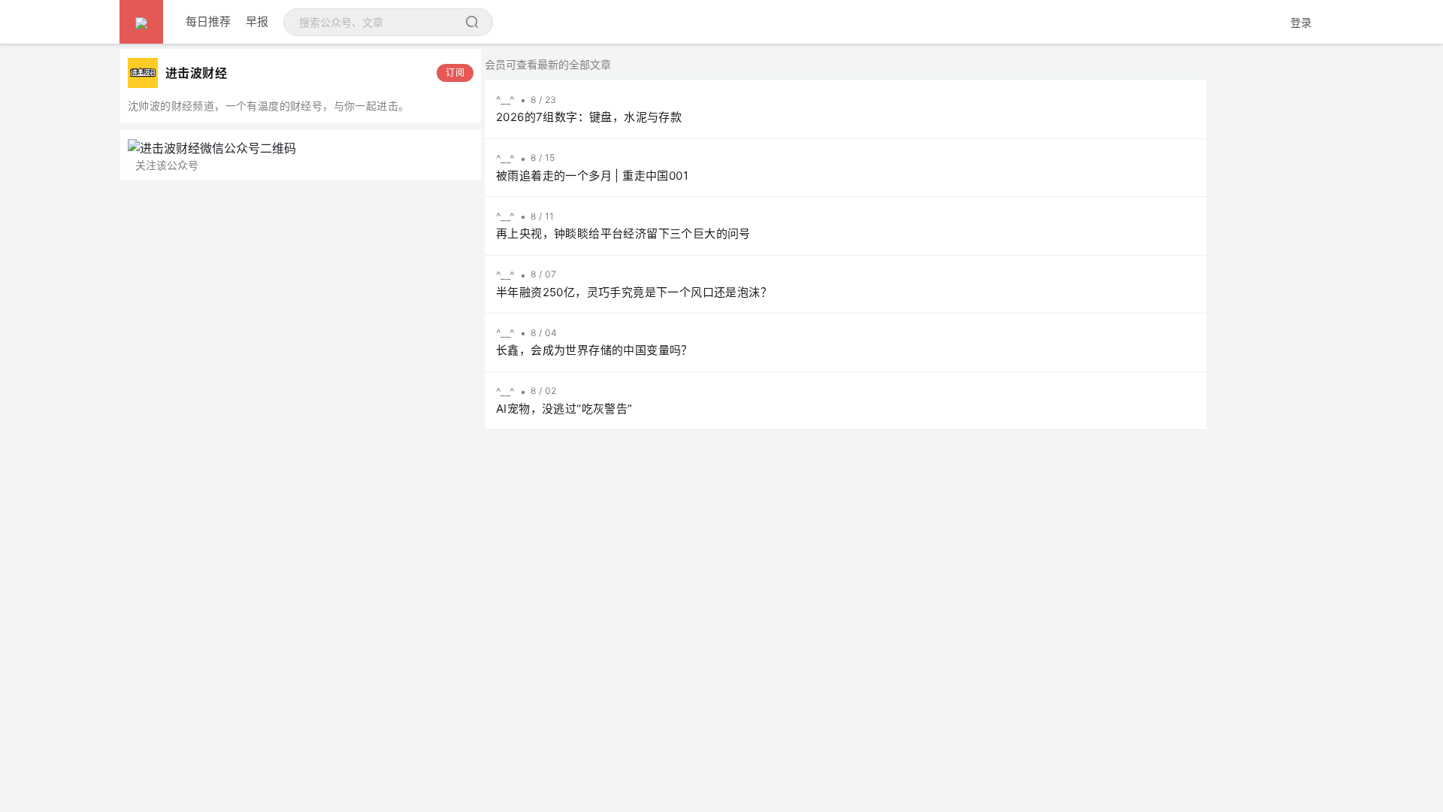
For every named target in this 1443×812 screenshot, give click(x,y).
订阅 (455, 72)
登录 (1300, 22)
